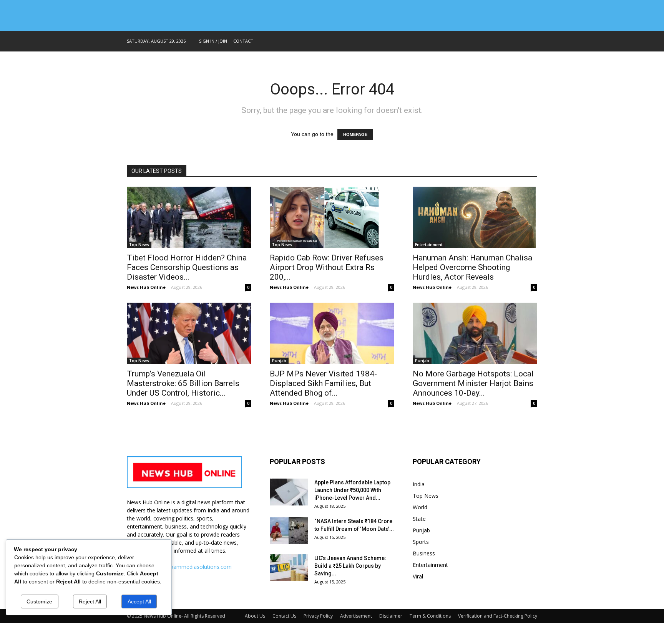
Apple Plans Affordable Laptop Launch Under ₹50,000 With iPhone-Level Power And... (352, 490)
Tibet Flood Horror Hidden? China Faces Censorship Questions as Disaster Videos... (187, 267)
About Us (255, 616)
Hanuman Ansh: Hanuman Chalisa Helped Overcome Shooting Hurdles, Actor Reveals (472, 267)
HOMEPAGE (355, 134)
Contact (243, 41)
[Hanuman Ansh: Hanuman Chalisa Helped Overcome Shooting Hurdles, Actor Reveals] (475, 217)
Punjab (279, 360)
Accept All (139, 601)
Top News (139, 244)
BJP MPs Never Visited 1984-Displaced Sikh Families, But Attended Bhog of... (323, 383)
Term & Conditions (430, 616)
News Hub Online (146, 287)
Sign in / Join (213, 41)
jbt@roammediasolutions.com (194, 566)
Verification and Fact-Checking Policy (497, 616)
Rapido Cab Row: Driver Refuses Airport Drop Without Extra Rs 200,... (326, 267)
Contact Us (284, 616)
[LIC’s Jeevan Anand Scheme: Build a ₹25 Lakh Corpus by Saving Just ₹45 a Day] (289, 567)
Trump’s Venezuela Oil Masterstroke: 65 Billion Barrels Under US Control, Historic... (183, 383)
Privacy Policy (318, 616)
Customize (39, 601)
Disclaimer (390, 616)
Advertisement (356, 616)
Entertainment (429, 244)
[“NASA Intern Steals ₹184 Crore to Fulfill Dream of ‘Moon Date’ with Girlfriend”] (289, 530)
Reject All (90, 601)
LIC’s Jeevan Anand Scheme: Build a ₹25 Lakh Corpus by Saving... (350, 566)
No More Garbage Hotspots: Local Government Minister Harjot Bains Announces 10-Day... (473, 383)
